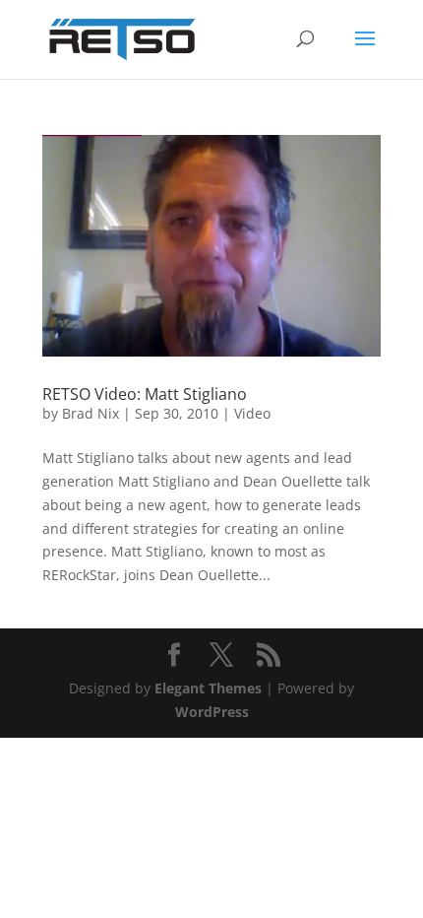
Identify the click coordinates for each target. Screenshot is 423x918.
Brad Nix (90, 413)
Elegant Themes (208, 688)
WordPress (212, 711)
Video (252, 413)
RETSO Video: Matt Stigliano (144, 394)
